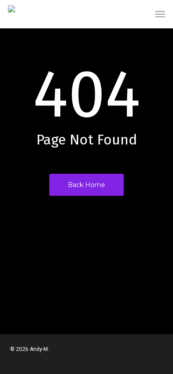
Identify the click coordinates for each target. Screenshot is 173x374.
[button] (160, 14)
